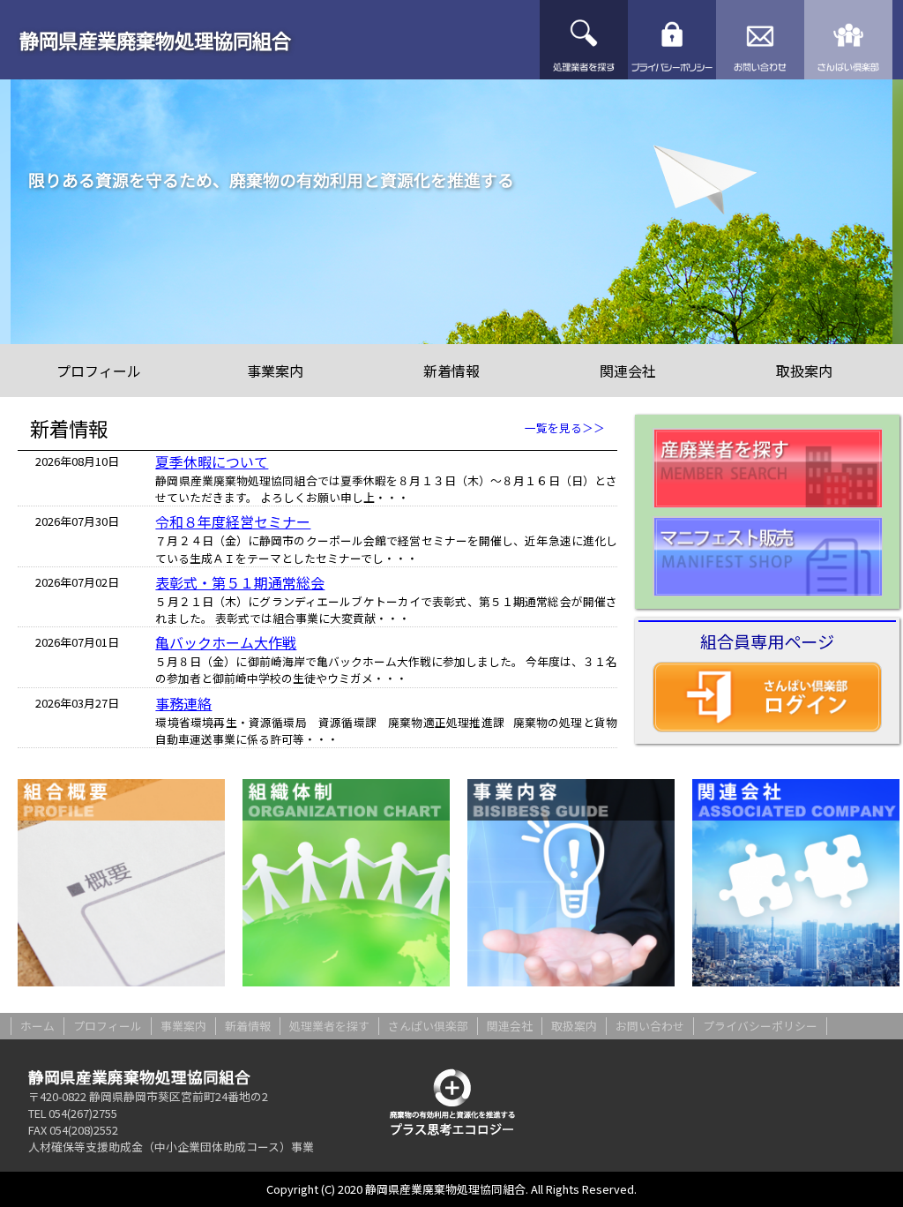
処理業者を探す (584, 39)
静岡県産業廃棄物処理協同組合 (155, 40)
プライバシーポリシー (672, 39)
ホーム (37, 1025)
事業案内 (275, 370)
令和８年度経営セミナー (232, 521)
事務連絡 (183, 703)
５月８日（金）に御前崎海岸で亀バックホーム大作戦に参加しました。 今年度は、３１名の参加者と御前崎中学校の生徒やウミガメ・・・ (386, 669)
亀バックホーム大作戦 (225, 642)
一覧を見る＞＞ (565, 427)
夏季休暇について (211, 461)
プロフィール (98, 370)
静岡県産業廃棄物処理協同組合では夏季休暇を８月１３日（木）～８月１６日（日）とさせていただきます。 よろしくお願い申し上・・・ (386, 489)
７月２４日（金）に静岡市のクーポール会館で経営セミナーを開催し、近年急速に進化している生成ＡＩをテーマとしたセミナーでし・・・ (386, 549)
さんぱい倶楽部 (848, 39)
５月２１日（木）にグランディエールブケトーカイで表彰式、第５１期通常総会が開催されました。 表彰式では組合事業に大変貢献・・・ (386, 609)
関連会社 (628, 370)
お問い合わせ (760, 39)
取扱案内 (804, 370)
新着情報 (451, 370)
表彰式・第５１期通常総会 (240, 582)
